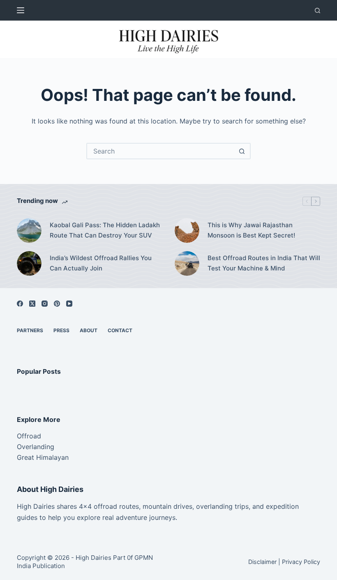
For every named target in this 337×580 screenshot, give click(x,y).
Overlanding (35, 447)
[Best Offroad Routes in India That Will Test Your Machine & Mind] (187, 263)
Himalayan (51, 457)
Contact (120, 330)
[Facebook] (20, 303)
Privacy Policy (301, 561)
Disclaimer (262, 561)
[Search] (317, 10)
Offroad (29, 436)
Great (25, 457)
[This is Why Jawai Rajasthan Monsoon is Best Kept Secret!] (187, 230)
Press (61, 330)
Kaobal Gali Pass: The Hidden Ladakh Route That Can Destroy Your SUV (105, 230)
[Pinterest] (57, 303)
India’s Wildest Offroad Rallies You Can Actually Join (101, 263)
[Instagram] (45, 303)
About (88, 330)
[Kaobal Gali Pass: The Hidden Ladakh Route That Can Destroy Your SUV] (29, 230)
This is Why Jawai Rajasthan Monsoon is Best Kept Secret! (251, 230)
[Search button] (241, 151)
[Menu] (20, 10)
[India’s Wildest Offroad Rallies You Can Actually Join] (29, 263)
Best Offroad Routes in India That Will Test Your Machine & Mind (264, 263)
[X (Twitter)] (32, 303)
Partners (30, 330)
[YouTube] (69, 303)
